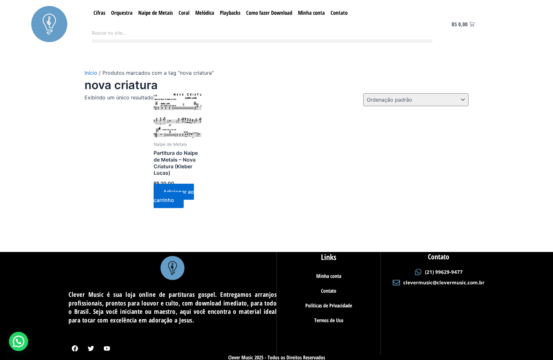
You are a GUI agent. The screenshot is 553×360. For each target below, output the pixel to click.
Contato (339, 12)
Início (90, 73)
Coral (184, 12)
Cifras (99, 12)
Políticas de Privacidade (328, 305)
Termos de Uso (328, 320)
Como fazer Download (269, 12)
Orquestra (121, 12)
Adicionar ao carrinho (174, 195)
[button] (18, 341)
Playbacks (230, 12)
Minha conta (311, 12)
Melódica (204, 12)
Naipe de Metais (155, 12)
